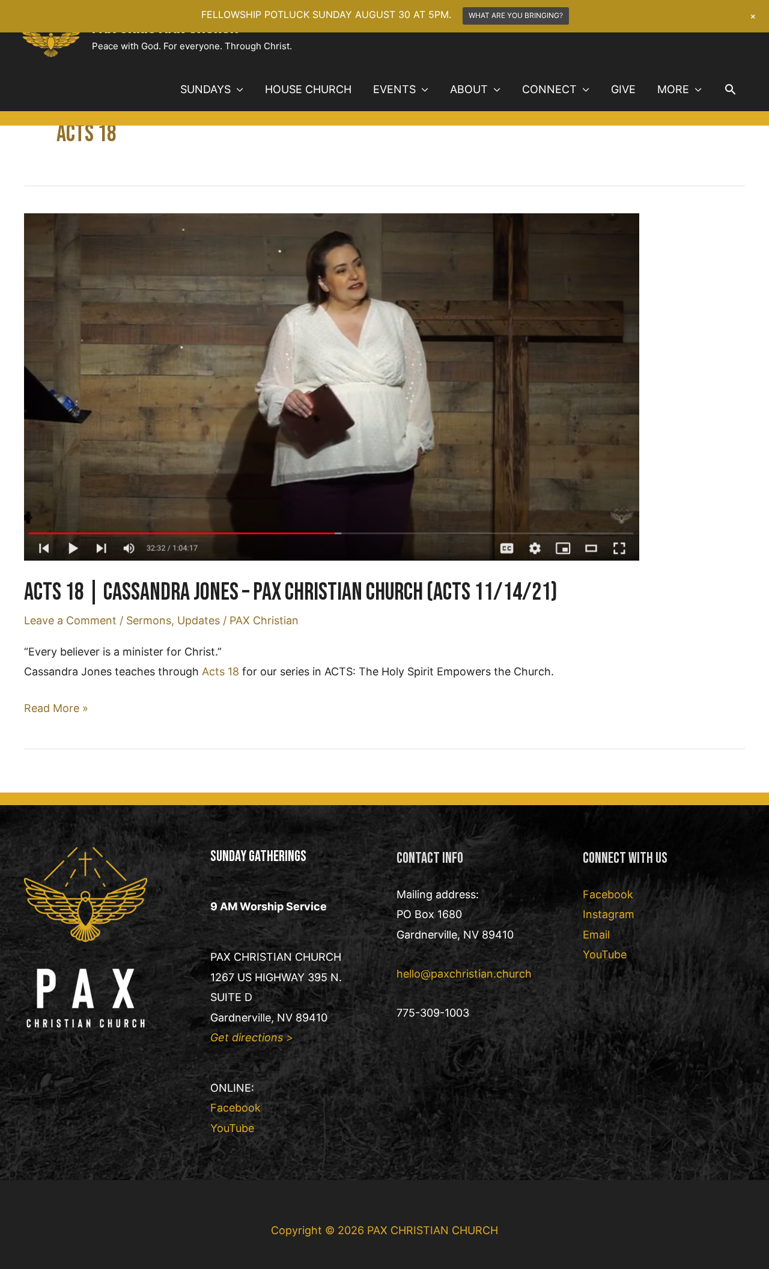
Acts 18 (220, 671)
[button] (730, 89)
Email (596, 934)
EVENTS (394, 89)
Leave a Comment (70, 620)
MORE (673, 89)
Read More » (56, 709)
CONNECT (549, 89)
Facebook (235, 1107)
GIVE (623, 89)
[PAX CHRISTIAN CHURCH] (51, 32)
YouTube (232, 1128)
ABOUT (469, 89)
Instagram (608, 914)
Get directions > (251, 1037)
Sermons (148, 620)
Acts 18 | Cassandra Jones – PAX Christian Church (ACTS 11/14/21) (291, 592)
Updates (198, 620)
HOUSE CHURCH (308, 89)
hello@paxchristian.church (464, 973)
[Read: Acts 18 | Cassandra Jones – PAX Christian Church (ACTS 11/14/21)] (331, 386)
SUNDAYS (205, 89)
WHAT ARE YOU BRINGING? (516, 15)
